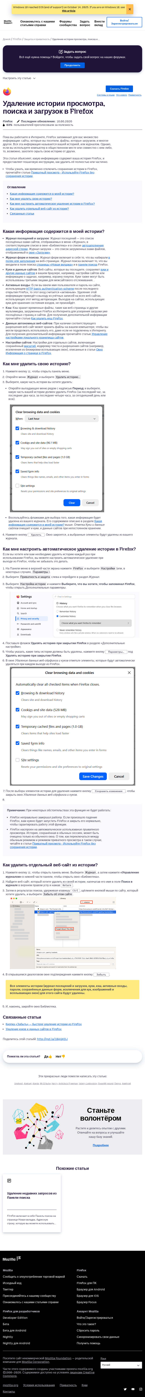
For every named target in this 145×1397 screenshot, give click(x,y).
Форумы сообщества (68, 23)
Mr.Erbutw (45, 1083)
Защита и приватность (37, 39)
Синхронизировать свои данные (98, 1337)
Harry (54, 1083)
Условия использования (39, 1385)
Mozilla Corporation (35, 1362)
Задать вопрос (85, 23)
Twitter (125, 1389)
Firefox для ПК (86, 1283)
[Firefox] (7, 92)
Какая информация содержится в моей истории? (55, 522)
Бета (6, 1324)
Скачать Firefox (119, 88)
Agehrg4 (126, 1083)
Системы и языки (106, 95)
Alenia (36, 1083)
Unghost (18, 1083)
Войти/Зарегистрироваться (124, 22)
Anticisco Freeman (68, 1083)
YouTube (133, 1389)
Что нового (121, 95)
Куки (85, 1385)
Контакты (9, 1391)
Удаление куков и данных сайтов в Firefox (34, 1029)
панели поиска (87, 264)
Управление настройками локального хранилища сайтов (57, 335)
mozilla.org (10, 1385)
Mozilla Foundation (58, 1358)
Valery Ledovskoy (88, 1083)
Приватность (134, 95)
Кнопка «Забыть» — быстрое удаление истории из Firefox (44, 1024)
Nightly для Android (16, 1343)
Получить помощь (88, 1343)
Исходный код (12, 1283)
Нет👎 (60, 1056)
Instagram (140, 1389)
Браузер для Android (91, 1289)
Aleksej (27, 1083)
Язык (103, 1358)
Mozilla (12, 1259)
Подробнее (101, 1145)
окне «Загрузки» (39, 252)
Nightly (8, 1337)
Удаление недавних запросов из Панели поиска (32, 1195)
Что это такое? (86, 1324)
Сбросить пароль (88, 1330)
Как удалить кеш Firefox (47, 318)
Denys (117, 1083)
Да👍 (48, 1056)
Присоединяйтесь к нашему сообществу (29, 1295)
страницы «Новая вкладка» (55, 264)
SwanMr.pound (105, 1083)
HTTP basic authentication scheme (50, 288)
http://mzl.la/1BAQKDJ (52, 1039)
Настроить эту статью (17, 78)
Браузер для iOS (88, 1295)
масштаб (30, 346)
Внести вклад (99, 23)
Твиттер (8, 1289)
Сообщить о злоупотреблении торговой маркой (34, 1276)
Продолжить (72, 65)
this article (68, 10)
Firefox (17, 39)
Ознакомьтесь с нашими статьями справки (37, 23)
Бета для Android (14, 1330)
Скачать (82, 1276)
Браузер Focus (87, 1302)
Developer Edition (15, 1317)
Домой (6, 39)
